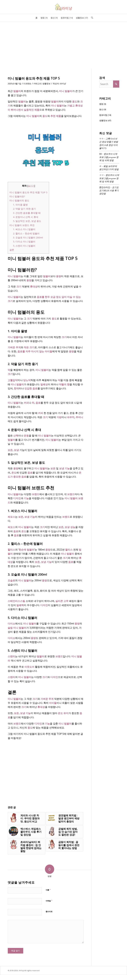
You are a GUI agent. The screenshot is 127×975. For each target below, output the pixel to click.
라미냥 (63, 83)
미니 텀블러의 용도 (19, 200)
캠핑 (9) (102, 104)
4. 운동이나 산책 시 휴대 (25, 216)
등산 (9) (102, 109)
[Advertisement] (63, 45)
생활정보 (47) (105, 120)
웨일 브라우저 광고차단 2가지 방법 (109, 168)
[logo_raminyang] (63, 7)
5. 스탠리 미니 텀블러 (24, 245)
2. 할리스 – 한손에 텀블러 (26, 233)
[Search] (91, 18)
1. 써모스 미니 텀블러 (24, 229)
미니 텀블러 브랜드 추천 (22, 225)
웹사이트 (49, 911)
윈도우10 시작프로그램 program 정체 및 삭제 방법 (108, 157)
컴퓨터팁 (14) (105, 115)
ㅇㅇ (101, 174)
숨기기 (31, 185)
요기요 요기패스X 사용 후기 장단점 (109, 190)
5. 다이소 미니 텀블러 (24, 241)
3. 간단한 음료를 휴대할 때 (27, 212)
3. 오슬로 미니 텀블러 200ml (28, 237)
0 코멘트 (27, 83)
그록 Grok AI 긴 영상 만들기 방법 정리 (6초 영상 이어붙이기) (108, 143)
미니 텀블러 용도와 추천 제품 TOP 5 (28, 192)
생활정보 (46, 83)
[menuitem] (36, 18)
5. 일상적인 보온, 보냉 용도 (27, 221)
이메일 (49, 900)
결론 (11, 249)
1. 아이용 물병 (20, 204)
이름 (48, 889)
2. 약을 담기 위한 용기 (24, 208)
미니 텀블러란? (17, 196)
